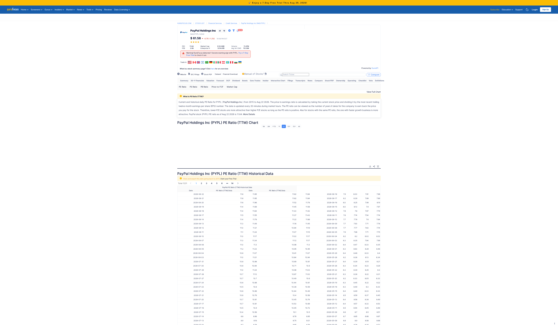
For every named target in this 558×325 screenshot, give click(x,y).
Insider (266, 81)
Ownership (340, 81)
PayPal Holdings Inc (233, 102)
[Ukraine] (240, 62)
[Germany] (210, 62)
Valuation (210, 81)
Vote (371, 81)
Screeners (36, 9)
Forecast (220, 81)
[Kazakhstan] (227, 62)
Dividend (236, 81)
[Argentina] (202, 62)
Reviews (108, 9)
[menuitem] (184, 81)
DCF (228, 81)
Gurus (48, 9)
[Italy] (215, 62)
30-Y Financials (197, 81)
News (80, 9)
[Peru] (231, 62)
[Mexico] (219, 62)
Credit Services (231, 23)
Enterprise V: (205, 48)
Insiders (58, 9)
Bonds (245, 81)
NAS (192, 34)
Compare (374, 74)
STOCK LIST (199, 23)
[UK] (198, 62)
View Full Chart (374, 92)
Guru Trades (255, 81)
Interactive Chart (278, 81)
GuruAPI (375, 68)
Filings (290, 81)
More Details (249, 114)
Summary (184, 81)
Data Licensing (121, 9)
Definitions (379, 81)
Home (24, 9)
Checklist (362, 81)
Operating (352, 81)
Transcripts (300, 81)
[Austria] (223, 62)
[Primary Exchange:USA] (190, 62)
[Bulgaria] (235, 62)
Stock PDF (329, 81)
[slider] (196, 42)
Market (69, 9)
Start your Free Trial (228, 179)
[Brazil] (206, 62)
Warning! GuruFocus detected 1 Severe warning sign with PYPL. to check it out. (217, 54)
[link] (184, 23)
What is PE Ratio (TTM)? (193, 96)
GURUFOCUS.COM (184, 23)
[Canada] (194, 62)
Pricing (99, 9)
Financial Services (215, 23)
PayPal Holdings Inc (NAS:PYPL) (253, 23)
